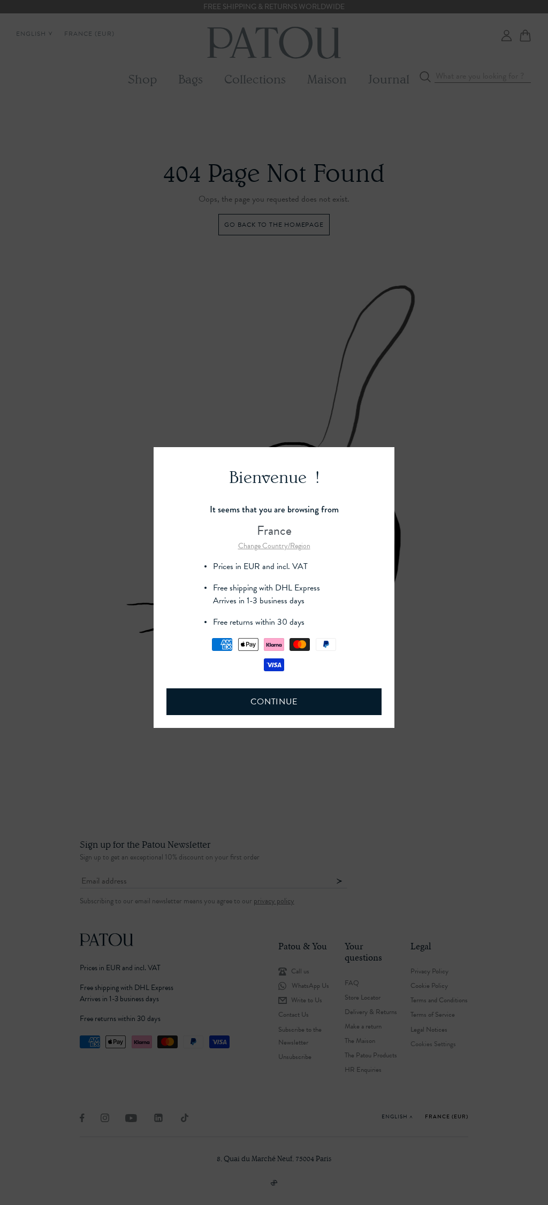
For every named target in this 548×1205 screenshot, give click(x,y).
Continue (273, 701)
